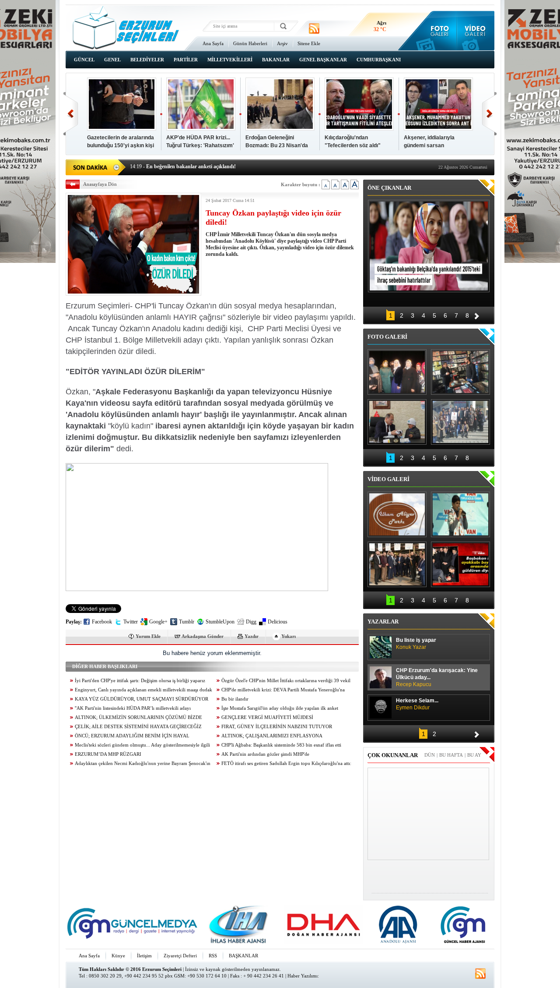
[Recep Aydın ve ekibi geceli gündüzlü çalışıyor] (460, 372)
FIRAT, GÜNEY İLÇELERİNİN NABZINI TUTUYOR (276, 726)
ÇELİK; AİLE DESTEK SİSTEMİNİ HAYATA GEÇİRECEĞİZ (138, 726)
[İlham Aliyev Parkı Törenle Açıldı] (397, 514)
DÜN (429, 755)
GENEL (112, 59)
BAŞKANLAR (243, 955)
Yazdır (252, 636)
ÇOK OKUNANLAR (393, 755)
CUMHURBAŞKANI (379, 59)
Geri (70, 113)
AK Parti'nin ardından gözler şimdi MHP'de (265, 754)
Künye (118, 955)
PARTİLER (186, 59)
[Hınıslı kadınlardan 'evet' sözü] (397, 372)
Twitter (130, 622)
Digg (251, 622)
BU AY (474, 755)
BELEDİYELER (147, 59)
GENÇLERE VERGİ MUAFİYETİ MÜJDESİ (267, 717)
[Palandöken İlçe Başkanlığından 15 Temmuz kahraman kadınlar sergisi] (460, 422)
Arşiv (282, 43)
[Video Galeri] (475, 30)
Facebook (102, 622)
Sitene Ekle (309, 43)
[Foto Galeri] (437, 30)
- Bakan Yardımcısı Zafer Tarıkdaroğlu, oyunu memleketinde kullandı (215, 166)
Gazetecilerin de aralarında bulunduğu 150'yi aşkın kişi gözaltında (120, 145)
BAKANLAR (276, 59)
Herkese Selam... (417, 704)
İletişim (144, 955)
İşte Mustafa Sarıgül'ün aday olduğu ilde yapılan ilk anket (279, 708)
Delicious (277, 622)
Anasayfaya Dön (100, 184)
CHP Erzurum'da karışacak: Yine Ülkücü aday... (437, 677)
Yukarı (288, 636)
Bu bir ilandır (234, 699)
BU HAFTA (451, 755)
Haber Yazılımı (302, 975)
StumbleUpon (220, 622)
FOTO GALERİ (387, 336)
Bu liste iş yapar (416, 643)
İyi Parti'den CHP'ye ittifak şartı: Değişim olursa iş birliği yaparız (140, 680)
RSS (213, 955)
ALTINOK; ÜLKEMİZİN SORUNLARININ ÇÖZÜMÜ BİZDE (138, 717)
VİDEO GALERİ (389, 479)
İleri (489, 113)
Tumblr (186, 622)
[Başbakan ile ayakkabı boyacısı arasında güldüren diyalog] (460, 564)
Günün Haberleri (250, 43)
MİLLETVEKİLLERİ (229, 59)
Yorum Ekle (148, 636)
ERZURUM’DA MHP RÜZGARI (108, 754)
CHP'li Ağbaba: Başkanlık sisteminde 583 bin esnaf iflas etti (281, 745)
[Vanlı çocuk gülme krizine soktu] (460, 514)
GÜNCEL (84, 59)
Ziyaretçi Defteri (180, 955)
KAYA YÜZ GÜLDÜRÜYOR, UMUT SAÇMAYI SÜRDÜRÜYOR (141, 699)
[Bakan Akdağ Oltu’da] (397, 422)
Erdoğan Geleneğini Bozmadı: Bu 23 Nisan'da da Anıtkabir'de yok (276, 145)
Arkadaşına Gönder (203, 636)
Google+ (158, 622)
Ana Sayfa (213, 43)
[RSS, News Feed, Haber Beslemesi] (314, 28)
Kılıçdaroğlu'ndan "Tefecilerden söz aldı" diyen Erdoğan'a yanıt (353, 145)
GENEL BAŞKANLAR (323, 59)
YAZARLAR (383, 621)
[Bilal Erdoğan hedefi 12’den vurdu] (397, 564)
